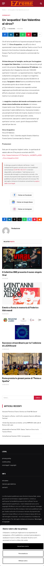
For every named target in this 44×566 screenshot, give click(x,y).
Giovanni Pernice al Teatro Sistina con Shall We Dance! (19, 411)
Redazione (12, 28)
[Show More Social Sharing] (40, 35)
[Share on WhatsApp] (23, 35)
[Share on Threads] (17, 35)
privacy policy (6, 458)
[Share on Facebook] (5, 35)
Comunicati (6, 15)
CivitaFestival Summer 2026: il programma (16, 436)
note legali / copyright (9, 465)
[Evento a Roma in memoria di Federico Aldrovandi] (22, 293)
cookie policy (6, 462)
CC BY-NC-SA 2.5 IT (19, 170)
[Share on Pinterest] (29, 35)
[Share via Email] (34, 35)
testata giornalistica (9, 484)
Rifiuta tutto (23, 561)
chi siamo (5, 480)
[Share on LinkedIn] (11, 35)
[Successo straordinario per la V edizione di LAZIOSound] (22, 328)
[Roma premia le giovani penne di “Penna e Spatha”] (22, 364)
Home (4, 10)
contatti (5, 487)
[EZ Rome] (22, 3)
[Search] (41, 3)
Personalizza (23, 553)
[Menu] (3, 3)
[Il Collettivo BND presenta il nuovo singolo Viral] (22, 258)
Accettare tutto (23, 546)
